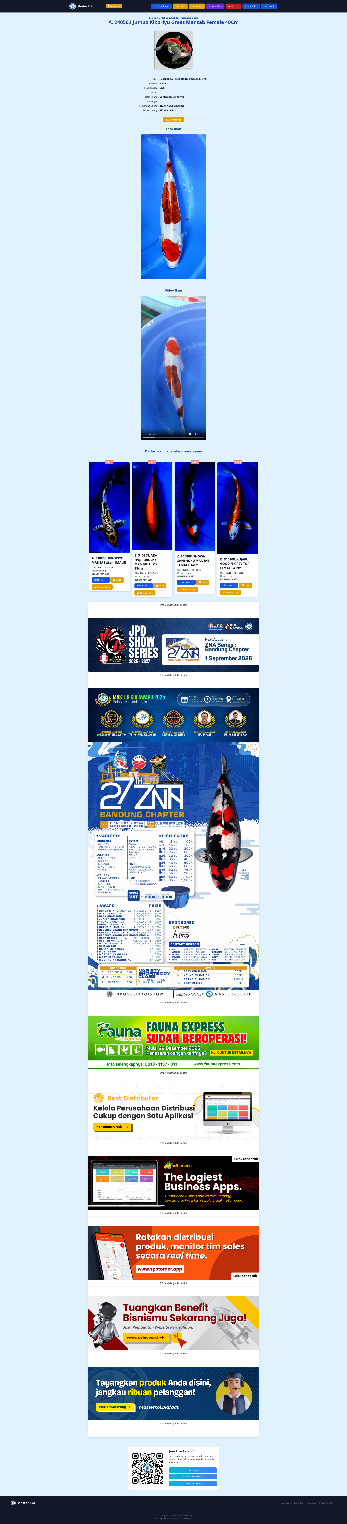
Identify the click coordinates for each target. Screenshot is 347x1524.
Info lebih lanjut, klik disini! (173, 604)
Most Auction (251, 6)
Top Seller (311, 1503)
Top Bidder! (197, 6)
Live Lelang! (269, 6)
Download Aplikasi (193, 1483)
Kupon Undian (215, 6)
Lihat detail (99, 580)
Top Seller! (180, 6)
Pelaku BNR (233, 6)
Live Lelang (286, 1503)
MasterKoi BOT (326, 1503)
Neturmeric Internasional (179, 1518)
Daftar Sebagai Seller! (193, 1476)
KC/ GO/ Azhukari (161, 6)
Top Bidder (299, 1503)
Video (118, 580)
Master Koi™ (167, 1515)
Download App (115, 6)
